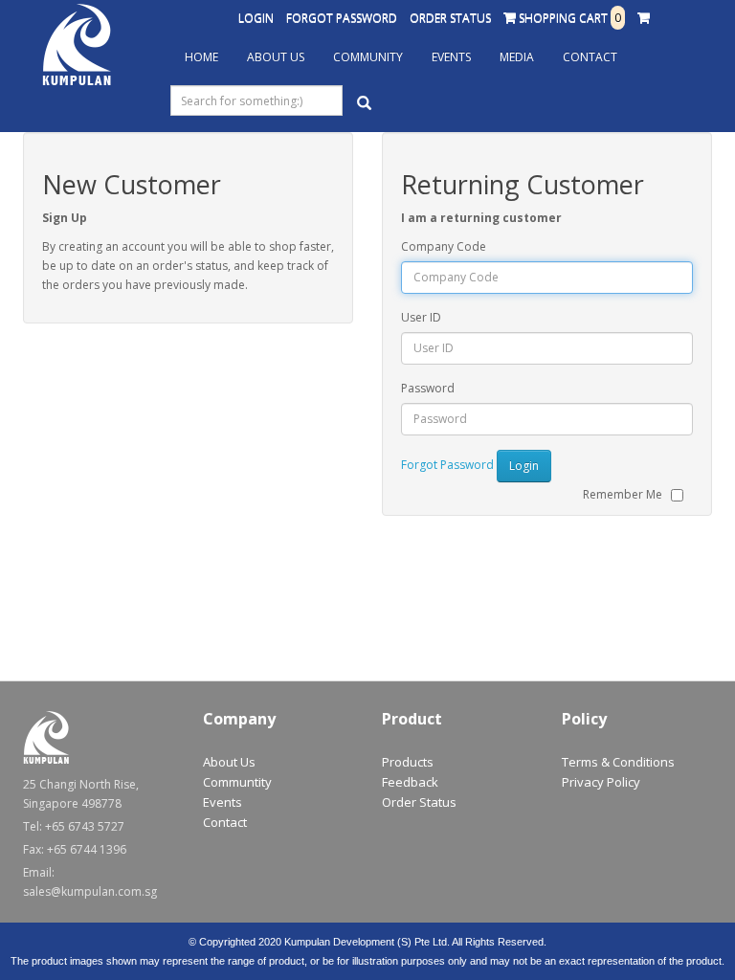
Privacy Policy (601, 782)
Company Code (443, 246)
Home (201, 57)
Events (451, 57)
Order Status (450, 18)
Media (517, 57)
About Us (275, 57)
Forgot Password (341, 18)
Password (428, 388)
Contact (590, 57)
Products (408, 761)
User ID (421, 317)
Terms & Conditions (618, 761)
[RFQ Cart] (643, 18)
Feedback (410, 782)
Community (368, 57)
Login (256, 18)
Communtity (237, 782)
